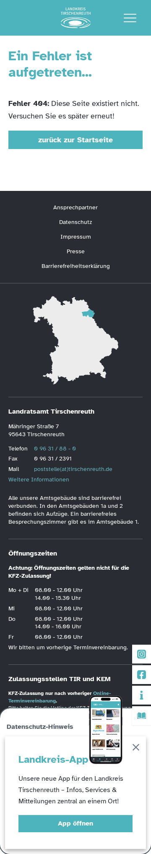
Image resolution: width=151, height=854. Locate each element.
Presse (76, 251)
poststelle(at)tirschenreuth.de (73, 469)
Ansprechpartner (75, 207)
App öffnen (75, 823)
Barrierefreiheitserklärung (76, 266)
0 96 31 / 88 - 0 (55, 448)
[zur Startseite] (76, 18)
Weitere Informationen (38, 479)
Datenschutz (75, 222)
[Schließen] (136, 748)
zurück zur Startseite (75, 139)
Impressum (75, 236)
